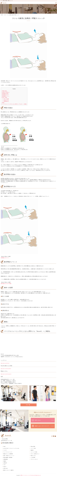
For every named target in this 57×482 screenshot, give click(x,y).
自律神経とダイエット (5, 257)
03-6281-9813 (7, 443)
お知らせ (4, 466)
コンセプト (5, 450)
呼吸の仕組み (4, 90)
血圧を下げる (6, 100)
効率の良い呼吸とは (5, 92)
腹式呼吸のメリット (5, 96)
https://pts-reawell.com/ (5, 363)
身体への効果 (4, 97)
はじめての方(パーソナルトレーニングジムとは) (11, 448)
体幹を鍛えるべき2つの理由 (6, 283)
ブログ (4, 464)
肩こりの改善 (6, 98)
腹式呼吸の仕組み (5, 93)
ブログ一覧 (28, 404)
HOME (4, 446)
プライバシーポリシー (34, 459)
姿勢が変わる (6, 101)
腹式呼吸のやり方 (5, 94)
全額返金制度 (5, 459)
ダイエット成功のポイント (35, 453)
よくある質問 (33, 457)
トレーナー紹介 (33, 448)
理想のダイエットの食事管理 (8, 453)
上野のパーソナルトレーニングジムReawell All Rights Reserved (30, 475)
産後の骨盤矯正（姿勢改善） (8, 457)
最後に (3, 102)
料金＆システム (33, 455)
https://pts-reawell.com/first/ (6, 368)
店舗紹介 (4, 461)
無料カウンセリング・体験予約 (8, 470)
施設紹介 (32, 450)
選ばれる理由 (33, 446)
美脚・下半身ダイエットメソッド (8, 455)
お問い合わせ (5, 468)
